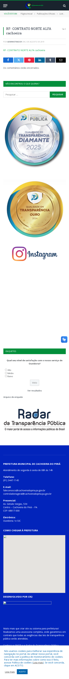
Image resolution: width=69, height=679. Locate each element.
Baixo (10, 376)
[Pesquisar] (64, 5)
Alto (9, 370)
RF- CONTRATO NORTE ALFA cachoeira (24, 50)
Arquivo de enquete (13, 397)
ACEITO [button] (22, 671)
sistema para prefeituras (45, 628)
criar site (24, 628)
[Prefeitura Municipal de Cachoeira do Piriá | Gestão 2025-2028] (34, 5)
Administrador (14, 41)
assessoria (26, 631)
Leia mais (38, 662)
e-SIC (18, 520)
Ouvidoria (8, 520)
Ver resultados (34, 390)
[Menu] (5, 5)
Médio (11, 373)
